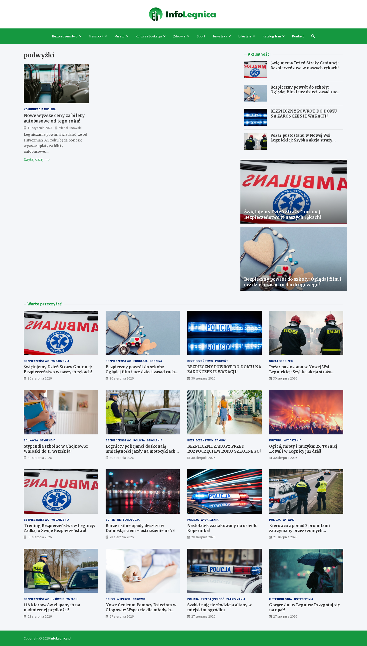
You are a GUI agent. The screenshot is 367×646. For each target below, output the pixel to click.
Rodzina (156, 361)
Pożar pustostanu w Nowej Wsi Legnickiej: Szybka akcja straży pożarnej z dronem (301, 140)
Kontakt (298, 36)
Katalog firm (272, 36)
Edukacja (140, 361)
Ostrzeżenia (303, 599)
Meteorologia (128, 519)
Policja (139, 440)
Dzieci (110, 599)
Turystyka (220, 36)
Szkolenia (154, 440)
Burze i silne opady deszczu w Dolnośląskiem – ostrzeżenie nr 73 (140, 528)
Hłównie (57, 599)
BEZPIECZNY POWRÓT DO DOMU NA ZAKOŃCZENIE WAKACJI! (303, 114)
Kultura (275, 440)
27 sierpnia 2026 (122, 616)
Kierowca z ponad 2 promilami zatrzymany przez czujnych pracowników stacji (299, 530)
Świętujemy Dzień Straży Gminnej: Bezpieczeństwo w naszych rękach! (304, 65)
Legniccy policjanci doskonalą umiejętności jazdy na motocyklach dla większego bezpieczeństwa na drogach (141, 453)
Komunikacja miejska (40, 109)
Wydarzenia (60, 361)
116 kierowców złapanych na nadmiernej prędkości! (52, 607)
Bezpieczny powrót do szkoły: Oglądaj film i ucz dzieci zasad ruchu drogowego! (306, 92)
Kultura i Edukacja (149, 36)
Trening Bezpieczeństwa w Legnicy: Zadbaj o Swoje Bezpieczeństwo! (59, 528)
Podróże (221, 361)
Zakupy (220, 440)
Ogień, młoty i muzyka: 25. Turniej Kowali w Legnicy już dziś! (303, 449)
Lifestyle (244, 36)
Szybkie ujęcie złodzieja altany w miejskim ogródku (219, 607)
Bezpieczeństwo (65, 36)
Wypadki (289, 519)
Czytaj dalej (34, 159)
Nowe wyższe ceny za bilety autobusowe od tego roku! (54, 118)
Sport (201, 36)
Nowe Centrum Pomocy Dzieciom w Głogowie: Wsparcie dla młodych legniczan (141, 610)
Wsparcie (124, 599)
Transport (96, 36)
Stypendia (47, 440)
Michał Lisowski (70, 128)
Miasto (120, 36)
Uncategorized (281, 361)
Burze (110, 519)
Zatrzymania (235, 599)
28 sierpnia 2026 (122, 537)
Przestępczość (212, 599)
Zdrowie (179, 36)
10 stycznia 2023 (40, 128)
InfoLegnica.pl (60, 638)
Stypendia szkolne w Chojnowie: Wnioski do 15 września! (56, 449)
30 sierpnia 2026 (40, 378)
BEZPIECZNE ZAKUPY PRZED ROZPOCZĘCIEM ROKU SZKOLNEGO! (224, 449)
